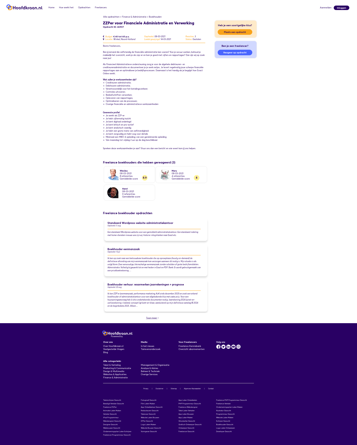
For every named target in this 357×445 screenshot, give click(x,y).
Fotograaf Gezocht (148, 400)
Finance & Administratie (115, 377)
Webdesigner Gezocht (112, 421)
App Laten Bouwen (186, 414)
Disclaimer (159, 389)
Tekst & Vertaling (112, 365)
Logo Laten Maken (148, 424)
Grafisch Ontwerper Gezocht (190, 424)
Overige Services (149, 374)
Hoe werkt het (66, 7)
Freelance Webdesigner (187, 407)
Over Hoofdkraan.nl (113, 346)
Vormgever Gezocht (149, 431)
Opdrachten (84, 7)
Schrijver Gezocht (223, 421)
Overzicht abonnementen (191, 349)
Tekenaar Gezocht (148, 414)
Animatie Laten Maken (112, 410)
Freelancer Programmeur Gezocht (117, 435)
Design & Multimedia (113, 371)
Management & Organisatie (155, 365)
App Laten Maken (185, 417)
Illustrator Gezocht (223, 410)
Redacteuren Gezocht (149, 410)
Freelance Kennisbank (189, 346)
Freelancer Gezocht (186, 431)
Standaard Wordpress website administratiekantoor (140, 223)
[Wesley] (112, 174)
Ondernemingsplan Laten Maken (229, 407)
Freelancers (101, 7)
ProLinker (128, 336)
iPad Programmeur (111, 417)
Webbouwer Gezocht (111, 428)
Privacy (145, 389)
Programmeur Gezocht (225, 414)
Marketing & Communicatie (117, 368)
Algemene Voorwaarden (192, 389)
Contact (211, 389)
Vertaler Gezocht (110, 414)
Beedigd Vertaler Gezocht (113, 404)
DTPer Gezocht (147, 421)
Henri (125, 188)
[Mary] (164, 174)
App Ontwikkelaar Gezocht (151, 407)
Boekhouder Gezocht (224, 424)
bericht (162, 148)
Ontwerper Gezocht (186, 428)
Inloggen (341, 7)
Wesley (124, 170)
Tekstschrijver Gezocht (112, 400)
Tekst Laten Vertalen (186, 410)
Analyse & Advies (149, 368)
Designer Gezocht (110, 424)
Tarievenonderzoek (150, 349)
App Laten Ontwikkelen (187, 400)
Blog (105, 352)
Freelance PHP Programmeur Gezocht (231, 400)
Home (51, 7)
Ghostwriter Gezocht (186, 421)
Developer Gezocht (224, 431)
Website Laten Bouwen (150, 417)
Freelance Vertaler (223, 404)
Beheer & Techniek (150, 371)
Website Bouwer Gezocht (151, 428)
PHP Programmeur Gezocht (189, 404)
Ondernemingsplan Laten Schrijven (117, 431)
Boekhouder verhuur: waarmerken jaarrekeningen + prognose (146, 284)
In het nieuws (147, 346)
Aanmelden (325, 7)
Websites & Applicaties (114, 374)
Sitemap (174, 389)
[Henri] (112, 192)
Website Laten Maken (224, 417)
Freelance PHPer (110, 407)
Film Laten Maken (148, 404)
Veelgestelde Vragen (113, 349)
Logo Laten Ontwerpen (225, 428)
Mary (174, 170)
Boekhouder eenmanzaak (124, 249)
